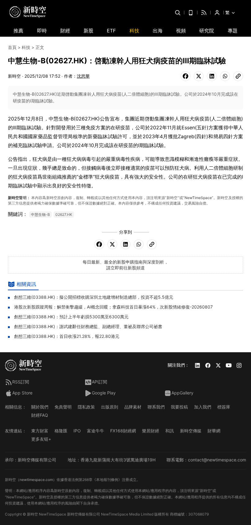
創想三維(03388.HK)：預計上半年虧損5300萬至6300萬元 (71, 316)
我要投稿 (179, 406)
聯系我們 (156, 406)
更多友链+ (41, 439)
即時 (42, 31)
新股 (88, 31)
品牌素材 (132, 406)
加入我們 (202, 406)
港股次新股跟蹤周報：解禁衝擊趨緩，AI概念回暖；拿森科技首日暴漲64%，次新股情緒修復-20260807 (113, 306)
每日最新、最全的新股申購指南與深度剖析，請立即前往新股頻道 (125, 264)
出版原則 (109, 406)
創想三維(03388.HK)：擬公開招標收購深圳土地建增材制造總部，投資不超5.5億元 (93, 297)
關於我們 (39, 406)
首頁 (12, 47)
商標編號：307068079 (189, 514)
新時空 (13, 197)
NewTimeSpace (198, 197)
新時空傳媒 (190, 430)
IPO (77, 430)
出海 (158, 31)
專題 (233, 31)
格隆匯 (60, 430)
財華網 (214, 430)
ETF (111, 31)
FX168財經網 (123, 430)
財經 (65, 31)
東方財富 (39, 430)
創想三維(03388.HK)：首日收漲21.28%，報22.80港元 (66, 336)
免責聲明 (63, 406)
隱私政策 (86, 406)
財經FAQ (39, 415)
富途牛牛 (95, 430)
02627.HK (63, 214)
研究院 (206, 31)
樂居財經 (150, 430)
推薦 (18, 31)
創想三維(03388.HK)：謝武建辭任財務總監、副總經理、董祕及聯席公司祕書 (88, 326)
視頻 (181, 31)
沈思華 (83, 76)
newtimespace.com (36, 479)
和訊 (169, 430)
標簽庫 (223, 406)
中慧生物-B (40, 214)
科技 (134, 31)
